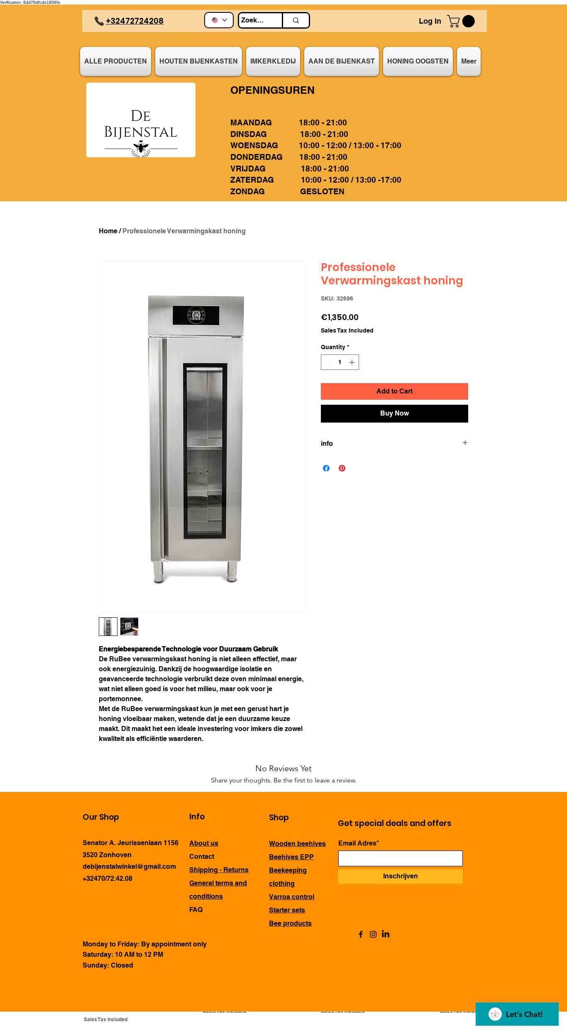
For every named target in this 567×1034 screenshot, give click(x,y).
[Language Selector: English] (219, 20)
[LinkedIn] (385, 934)
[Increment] (352, 362)
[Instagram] (373, 934)
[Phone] (99, 21)
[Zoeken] (295, 20)
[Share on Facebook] (326, 468)
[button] (462, 21)
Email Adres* (358, 843)
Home (108, 231)
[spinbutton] (339, 362)
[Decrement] (327, 362)
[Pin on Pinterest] (342, 468)
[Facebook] (360, 934)
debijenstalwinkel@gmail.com (129, 866)
